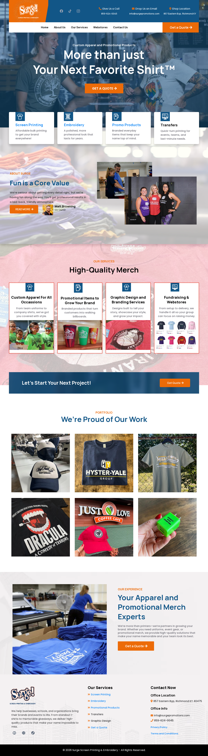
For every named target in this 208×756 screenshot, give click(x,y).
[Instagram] (78, 11)
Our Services (79, 27)
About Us (59, 27)
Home (44, 27)
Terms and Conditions (164, 733)
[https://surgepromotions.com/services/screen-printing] (20, 116)
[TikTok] (70, 11)
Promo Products (126, 124)
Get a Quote (99, 727)
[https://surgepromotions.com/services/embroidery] (68, 116)
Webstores (100, 27)
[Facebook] (61, 11)
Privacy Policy (159, 727)
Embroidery (74, 124)
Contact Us (120, 27)
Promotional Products (105, 708)
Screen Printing (29, 124)
